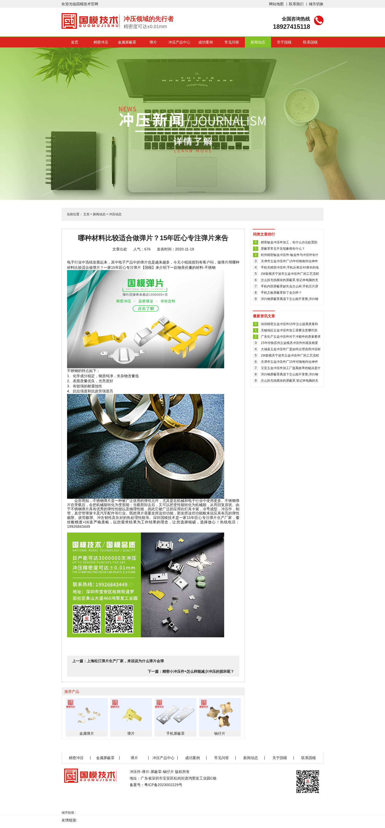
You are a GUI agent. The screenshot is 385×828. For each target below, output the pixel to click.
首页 (74, 42)
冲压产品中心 (179, 42)
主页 (86, 214)
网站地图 (276, 4)
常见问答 (231, 42)
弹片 (153, 42)
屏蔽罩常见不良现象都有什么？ (283, 248)
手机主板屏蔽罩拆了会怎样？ (281, 292)
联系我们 (296, 4)
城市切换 (316, 4)
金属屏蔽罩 (127, 42)
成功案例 (205, 42)
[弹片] (153, 319)
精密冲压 (101, 42)
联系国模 (310, 42)
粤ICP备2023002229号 (163, 785)
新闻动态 (258, 42)
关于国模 (284, 42)
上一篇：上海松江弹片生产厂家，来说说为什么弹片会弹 (118, 661)
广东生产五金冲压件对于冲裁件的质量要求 (291, 336)
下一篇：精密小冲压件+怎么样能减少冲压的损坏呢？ (191, 671)
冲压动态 (115, 214)
